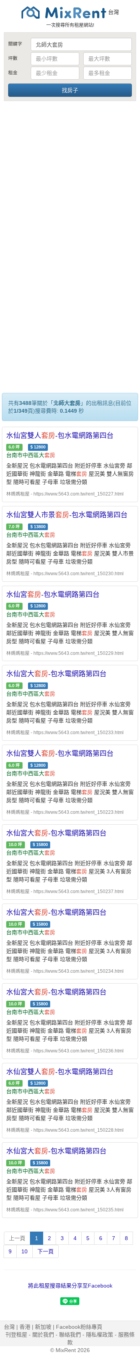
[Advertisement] (70, 176)
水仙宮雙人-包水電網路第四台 (60, 436)
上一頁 (17, 1238)
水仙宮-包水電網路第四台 (53, 594)
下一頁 (45, 1251)
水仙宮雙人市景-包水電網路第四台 (67, 515)
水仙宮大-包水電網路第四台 (56, 674)
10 (24, 1251)
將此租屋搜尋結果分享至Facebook (70, 1285)
